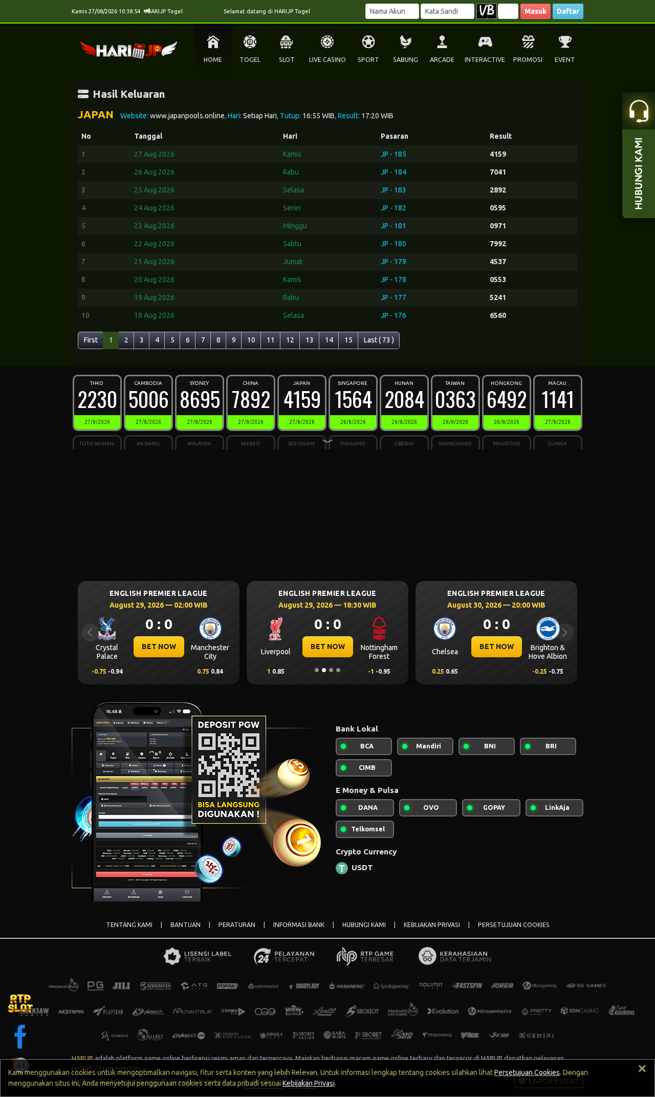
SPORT (368, 59)
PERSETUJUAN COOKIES (514, 924)
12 (290, 340)
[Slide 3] (331, 670)
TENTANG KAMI (129, 924)
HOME (213, 59)
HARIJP (82, 1058)
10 (251, 340)
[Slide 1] (317, 670)
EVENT (565, 59)
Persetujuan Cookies (527, 1072)
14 (329, 340)
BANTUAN (185, 924)
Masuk (536, 11)
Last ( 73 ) (379, 340)
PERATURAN (237, 924)
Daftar (568, 11)
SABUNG (405, 59)
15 (348, 340)
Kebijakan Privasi (308, 1083)
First (91, 340)
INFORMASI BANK (298, 924)
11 (271, 340)
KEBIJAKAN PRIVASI (432, 924)
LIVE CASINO (327, 59)
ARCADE (442, 59)
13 (309, 340)
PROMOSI (527, 59)
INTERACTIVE (485, 59)
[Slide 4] (338, 670)
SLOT (287, 59)
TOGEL (249, 59)
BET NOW (159, 646)
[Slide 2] (324, 670)
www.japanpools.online (187, 116)
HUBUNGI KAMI (364, 924)
